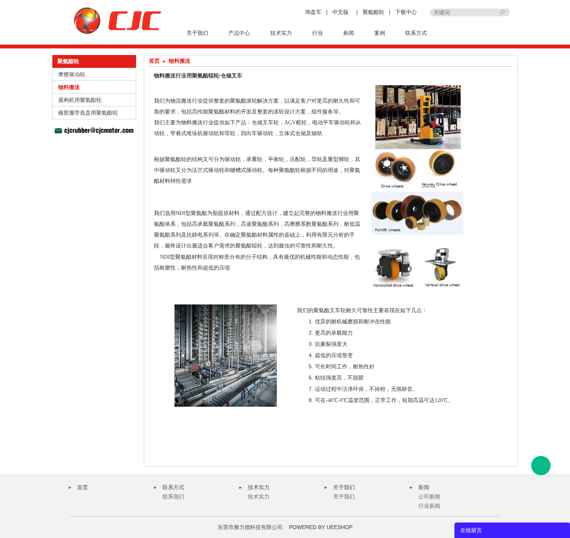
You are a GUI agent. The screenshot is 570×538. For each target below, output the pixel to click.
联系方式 (416, 33)
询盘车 (313, 12)
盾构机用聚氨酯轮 (80, 100)
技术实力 (281, 33)
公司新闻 (429, 496)
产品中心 (239, 33)
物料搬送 (69, 87)
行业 (317, 33)
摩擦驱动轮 (71, 74)
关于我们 (197, 33)
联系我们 (173, 496)
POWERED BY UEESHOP (320, 527)
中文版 (340, 12)
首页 (154, 61)
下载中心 (406, 12)
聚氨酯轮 (373, 12)
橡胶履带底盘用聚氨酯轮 (88, 113)
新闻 (348, 33)
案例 (379, 33)
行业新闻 (429, 506)
